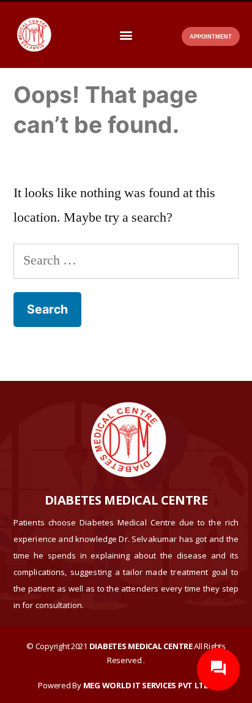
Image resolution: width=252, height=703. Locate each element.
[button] (126, 35)
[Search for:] (126, 260)
